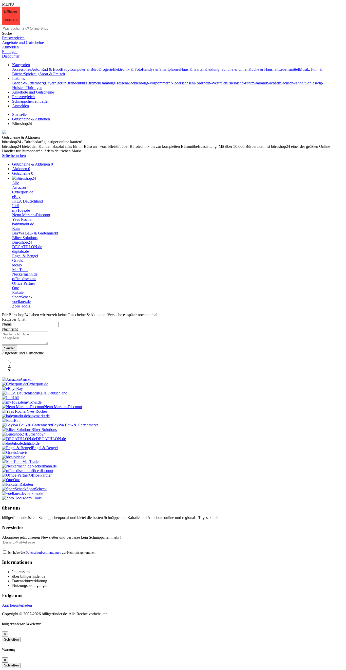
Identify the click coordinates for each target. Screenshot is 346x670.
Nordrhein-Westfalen (210, 83)
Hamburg (107, 83)
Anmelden (20, 106)
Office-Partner (23, 283)
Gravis (17, 260)
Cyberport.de (22, 192)
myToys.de (21, 210)
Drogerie (106, 69)
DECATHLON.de (27, 247)
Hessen (121, 83)
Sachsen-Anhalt (292, 83)
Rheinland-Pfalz (240, 83)
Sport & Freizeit (52, 74)
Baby (65, 69)
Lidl (15, 206)
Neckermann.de (24, 274)
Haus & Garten (192, 69)
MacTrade (20, 269)
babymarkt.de (23, 224)
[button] (21, 65)
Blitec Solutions (24, 238)
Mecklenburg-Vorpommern (148, 83)
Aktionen (21, 169)
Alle (15, 183)
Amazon (19, 187)
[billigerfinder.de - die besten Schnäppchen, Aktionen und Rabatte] (11, 23)
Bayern (50, 83)
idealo (17, 265)
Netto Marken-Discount (31, 215)
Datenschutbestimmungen (43, 552)
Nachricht (10, 329)
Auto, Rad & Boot (46, 69)
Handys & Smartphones (161, 69)
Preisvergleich (23, 97)
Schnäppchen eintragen (30, 101)
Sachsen (273, 83)
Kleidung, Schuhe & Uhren (226, 69)
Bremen (93, 83)
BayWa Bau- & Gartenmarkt (35, 233)
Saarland (260, 83)
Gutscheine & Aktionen (32, 164)
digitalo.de (20, 251)
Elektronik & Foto (127, 69)
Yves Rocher (22, 219)
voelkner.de (21, 301)
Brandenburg (76, 83)
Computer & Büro (84, 69)
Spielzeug (32, 74)
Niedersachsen (182, 83)
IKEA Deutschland (27, 201)
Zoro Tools (21, 306)
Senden (9, 348)
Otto (15, 288)
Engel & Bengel (25, 256)
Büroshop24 (22, 242)
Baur (16, 228)
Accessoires (21, 69)
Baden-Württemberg (28, 83)
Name (7, 324)
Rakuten (19, 292)
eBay (16, 196)
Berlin (61, 83)
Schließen (11, 639)
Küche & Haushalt (263, 69)
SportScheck (22, 297)
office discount (24, 279)
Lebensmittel (288, 69)
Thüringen (34, 87)
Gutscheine (22, 173)
